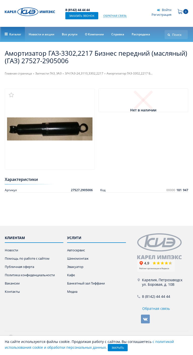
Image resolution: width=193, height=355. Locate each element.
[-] (159, 245)
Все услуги (69, 34)
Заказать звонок (81, 16)
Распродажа (141, 34)
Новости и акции (41, 34)
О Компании (94, 34)
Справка (117, 34)
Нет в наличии (143, 110)
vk (145, 319)
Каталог (15, 34)
